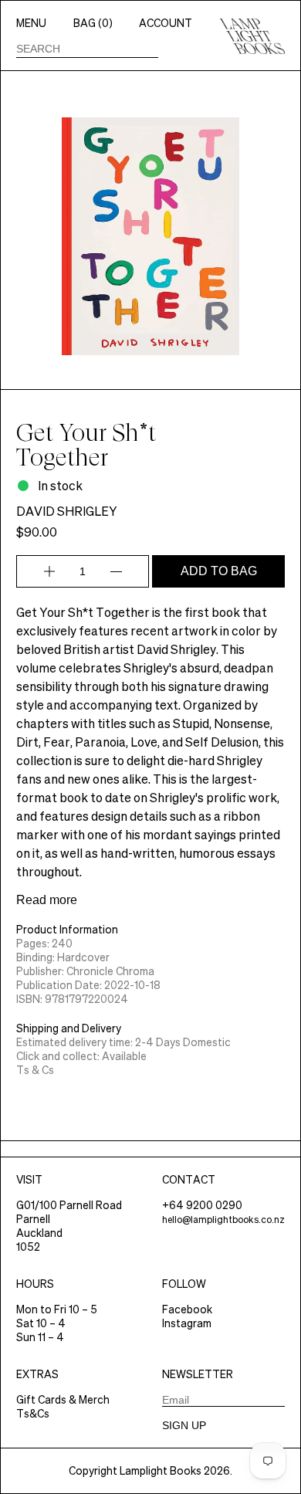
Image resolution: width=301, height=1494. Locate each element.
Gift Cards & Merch (63, 1400)
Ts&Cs (32, 1414)
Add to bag (219, 571)
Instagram (186, 1323)
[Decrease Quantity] (116, 571)
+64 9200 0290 (202, 1205)
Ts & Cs (35, 1070)
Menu (31, 23)
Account (165, 23)
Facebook (187, 1309)
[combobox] (87, 48)
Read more (46, 899)
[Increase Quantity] (49, 571)
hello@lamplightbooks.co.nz (223, 1219)
